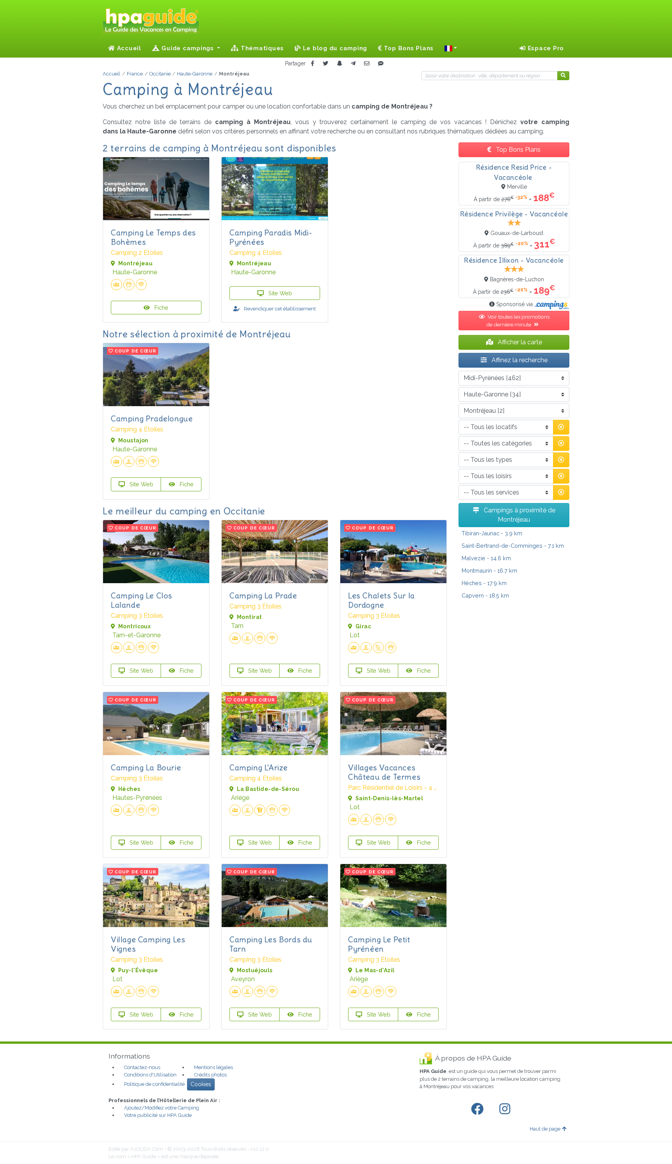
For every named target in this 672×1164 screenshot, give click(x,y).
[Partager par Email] (366, 64)
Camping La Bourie (146, 767)
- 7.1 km (513, 545)
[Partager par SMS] (380, 64)
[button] (450, 48)
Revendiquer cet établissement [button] (279, 309)
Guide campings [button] (188, 48)
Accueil (128, 48)
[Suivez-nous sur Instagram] (506, 1109)
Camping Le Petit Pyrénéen (379, 944)
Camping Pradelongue (151, 418)
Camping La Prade (263, 595)
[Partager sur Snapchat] (339, 64)
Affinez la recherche (519, 360)
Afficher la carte (519, 342)
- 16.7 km (489, 570)
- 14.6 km (486, 558)
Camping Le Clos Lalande (141, 600)
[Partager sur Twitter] (325, 64)
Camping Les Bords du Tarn (270, 944)
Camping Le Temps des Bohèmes (153, 237)
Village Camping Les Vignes (148, 944)
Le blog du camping (334, 48)
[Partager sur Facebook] (312, 64)
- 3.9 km (492, 533)
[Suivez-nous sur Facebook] (478, 1109)
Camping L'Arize (258, 767)
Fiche (160, 307)
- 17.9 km (484, 583)
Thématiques (261, 48)
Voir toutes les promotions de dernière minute (518, 321)
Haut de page (545, 1129)
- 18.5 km (485, 595)
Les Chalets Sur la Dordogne (381, 600)
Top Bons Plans (408, 48)
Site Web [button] (279, 293)
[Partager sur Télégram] (353, 64)
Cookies (201, 1084)
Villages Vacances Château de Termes (384, 772)
